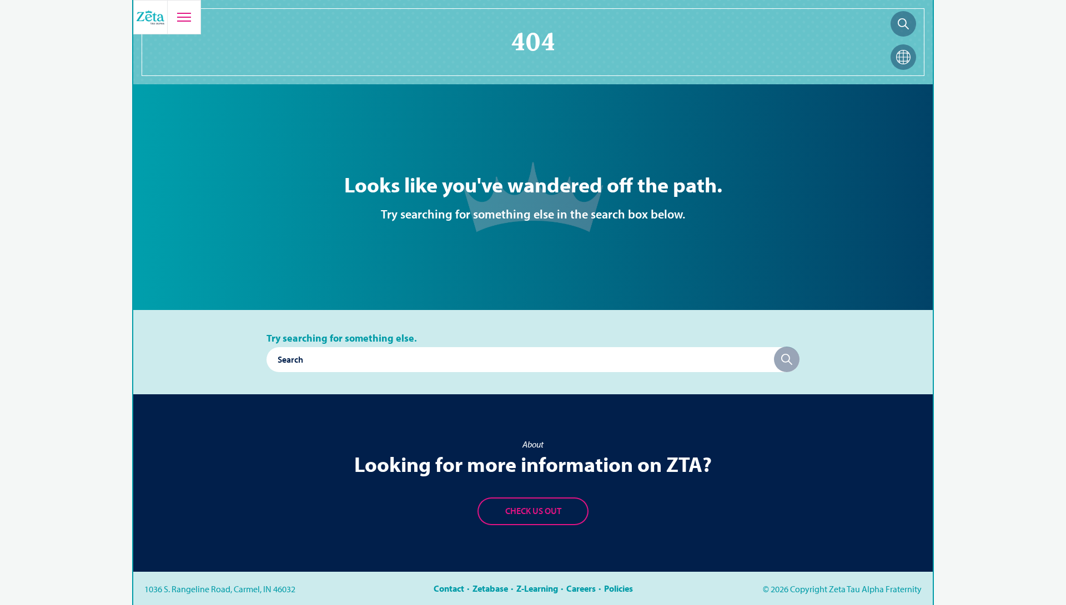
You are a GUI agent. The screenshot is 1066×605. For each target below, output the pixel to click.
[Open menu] (183, 17)
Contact (449, 588)
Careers (581, 588)
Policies (618, 588)
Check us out (533, 510)
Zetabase (490, 588)
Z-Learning (537, 588)
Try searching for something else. (341, 338)
